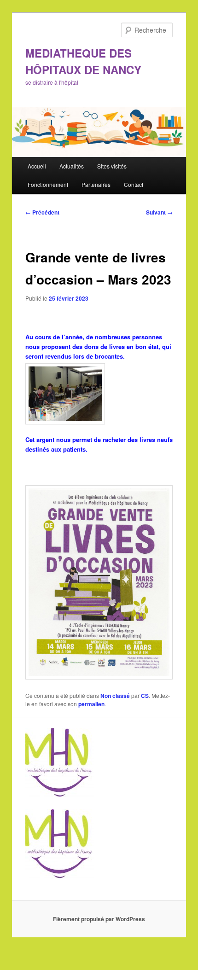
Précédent (42, 212)
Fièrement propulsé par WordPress (99, 919)
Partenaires (96, 184)
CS (145, 695)
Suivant (159, 212)
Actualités (71, 166)
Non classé (115, 695)
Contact (133, 184)
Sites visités (112, 166)
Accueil (37, 166)
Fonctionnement (48, 184)
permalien (91, 704)
